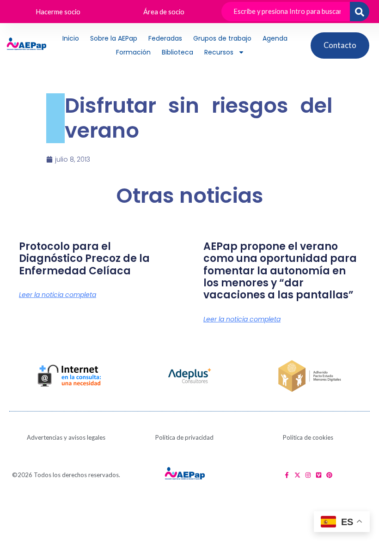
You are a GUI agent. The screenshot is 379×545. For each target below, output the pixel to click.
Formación (133, 52)
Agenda (275, 38)
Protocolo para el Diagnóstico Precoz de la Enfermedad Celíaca (84, 258)
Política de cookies (308, 437)
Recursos (218, 52)
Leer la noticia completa (57, 294)
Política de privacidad (184, 437)
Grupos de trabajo (222, 38)
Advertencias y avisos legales (66, 437)
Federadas (165, 38)
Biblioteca (177, 52)
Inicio (70, 38)
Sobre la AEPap (113, 38)
